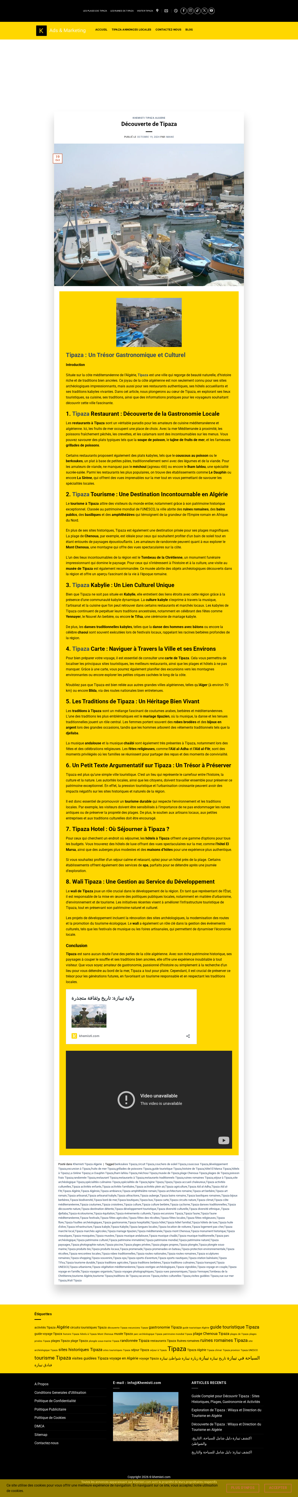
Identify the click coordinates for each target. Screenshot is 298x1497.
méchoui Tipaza (148, 1173)
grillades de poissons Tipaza (133, 1168)
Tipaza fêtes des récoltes (144, 1217)
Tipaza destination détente (97, 1208)
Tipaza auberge (149, 1195)
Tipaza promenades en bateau (162, 1249)
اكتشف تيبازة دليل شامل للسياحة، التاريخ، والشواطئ (222, 1441)
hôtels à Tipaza (88, 1334)
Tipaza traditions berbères (145, 1262)
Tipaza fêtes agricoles (114, 1217)
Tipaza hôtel (157, 1222)
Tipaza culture (132, 1204)
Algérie (63, 1327)
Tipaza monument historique (208, 1231)
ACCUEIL (101, 29)
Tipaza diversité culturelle (172, 1208)
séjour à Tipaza (223, 1177)
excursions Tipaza (138, 1327)
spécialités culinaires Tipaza (102, 1182)
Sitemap (40, 1435)
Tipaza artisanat (77, 1195)
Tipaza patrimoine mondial (161, 1240)
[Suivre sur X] (204, 11)
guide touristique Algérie (196, 1327)
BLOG (189, 29)
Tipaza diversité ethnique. (204, 1208)
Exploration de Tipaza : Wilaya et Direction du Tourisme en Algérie (226, 1413)
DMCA (39, 1426)
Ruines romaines (188, 1340)
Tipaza (80, 413)
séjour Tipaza (140, 1350)
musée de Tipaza (168, 1173)
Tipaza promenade (131, 1249)
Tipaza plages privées (137, 1244)
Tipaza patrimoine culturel (92, 1240)
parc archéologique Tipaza (148, 1334)
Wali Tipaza (74, 1280)
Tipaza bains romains (173, 1195)
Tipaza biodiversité (81, 1200)
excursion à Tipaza (78, 1168)
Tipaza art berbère (203, 1191)
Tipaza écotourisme (81, 1213)
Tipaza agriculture (176, 1186)
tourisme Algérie (82, 1275)
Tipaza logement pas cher (207, 1226)
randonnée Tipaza (85, 1177)
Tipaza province (231, 1350)
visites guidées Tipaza (205, 1275)
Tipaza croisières (112, 1204)
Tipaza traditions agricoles (112, 1262)
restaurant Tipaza (107, 1177)
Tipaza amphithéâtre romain (139, 1191)
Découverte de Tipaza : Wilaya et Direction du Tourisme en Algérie (226, 1427)
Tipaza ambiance (111, 1191)
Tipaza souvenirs (101, 1258)
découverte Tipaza (117, 1327)
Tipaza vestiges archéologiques (155, 1267)
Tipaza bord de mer (105, 1200)
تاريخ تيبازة (218, 1358)
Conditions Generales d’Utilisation (60, 1393)
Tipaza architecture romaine (174, 1191)
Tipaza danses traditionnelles (209, 1204)
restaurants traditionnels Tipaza (163, 1177)
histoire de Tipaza (193, 1168)
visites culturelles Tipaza (175, 1275)
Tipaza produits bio (79, 1249)
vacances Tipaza (148, 1275)
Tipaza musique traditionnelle (196, 1235)
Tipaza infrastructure (79, 1226)
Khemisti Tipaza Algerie (149, 118)
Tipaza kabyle (101, 1226)
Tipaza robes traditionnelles (118, 1253)
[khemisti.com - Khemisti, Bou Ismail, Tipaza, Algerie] (60, 31)
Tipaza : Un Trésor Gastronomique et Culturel (125, 355)
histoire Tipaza (71, 1334)
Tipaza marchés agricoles (91, 1231)
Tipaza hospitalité (139, 1222)
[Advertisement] (149, 72)
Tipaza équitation (104, 1213)
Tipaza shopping (80, 1258)
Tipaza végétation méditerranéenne (113, 1267)
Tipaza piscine (114, 1244)
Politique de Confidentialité (55, 1401)
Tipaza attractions (128, 1195)
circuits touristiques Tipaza (88, 1327)
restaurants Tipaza (163, 1340)
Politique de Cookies (50, 1418)
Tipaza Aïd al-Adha (199, 1186)
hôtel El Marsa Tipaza (218, 1168)
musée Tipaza (123, 1334)
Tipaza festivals (89, 1217)
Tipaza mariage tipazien (122, 1231)
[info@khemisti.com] (166, 11)
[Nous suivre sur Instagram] (190, 11)
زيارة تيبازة (190, 1358)
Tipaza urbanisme (80, 1267)
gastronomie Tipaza (165, 1327)
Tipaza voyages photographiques (133, 1271)
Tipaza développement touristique (135, 1208)
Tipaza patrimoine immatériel (127, 1240)
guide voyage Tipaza (48, 1334)
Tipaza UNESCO (249, 1350)
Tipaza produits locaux (105, 1249)
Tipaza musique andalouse (131, 1235)
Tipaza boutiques (128, 1200)
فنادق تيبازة (43, 1365)
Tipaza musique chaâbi (163, 1235)
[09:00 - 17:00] (176, 11)
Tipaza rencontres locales (85, 1253)
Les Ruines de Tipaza (122, 11)
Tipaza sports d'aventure (142, 1258)
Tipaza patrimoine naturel (194, 1240)
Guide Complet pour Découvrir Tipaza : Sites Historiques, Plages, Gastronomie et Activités (226, 1399)
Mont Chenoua (105, 1334)
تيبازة (204, 1358)
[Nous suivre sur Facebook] (183, 11)
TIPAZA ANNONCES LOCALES (131, 29)
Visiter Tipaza (145, 11)
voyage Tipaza (149, 1358)
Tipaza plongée (188, 1244)
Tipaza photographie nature (87, 1244)
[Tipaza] (157, 11)
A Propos (41, 1384)
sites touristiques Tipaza (116, 1350)
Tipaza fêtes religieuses (201, 1217)
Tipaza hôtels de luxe (205, 1222)
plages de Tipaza (218, 1173)
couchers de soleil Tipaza (170, 1164)
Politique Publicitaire (50, 1409)
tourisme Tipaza (103, 1275)
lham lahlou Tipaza (125, 1173)
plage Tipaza (79, 1340)
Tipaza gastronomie (115, 1222)
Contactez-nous (46, 1443)
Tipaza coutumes (90, 1204)
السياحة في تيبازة (243, 1358)
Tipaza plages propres (164, 1244)
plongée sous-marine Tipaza (104, 1341)
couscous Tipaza (197, 1164)
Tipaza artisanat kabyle (102, 1195)
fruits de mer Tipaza (103, 1168)
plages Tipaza (60, 1340)
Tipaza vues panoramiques (171, 1271)
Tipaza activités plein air (149, 1186)
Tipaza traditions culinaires (178, 1262)
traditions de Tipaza (125, 1275)
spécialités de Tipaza (134, 1182)
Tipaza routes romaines (181, 1253)
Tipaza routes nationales (151, 1253)
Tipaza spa (120, 1258)
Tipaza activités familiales (118, 1186)
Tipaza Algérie (71, 1191)
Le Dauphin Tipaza (102, 1173)
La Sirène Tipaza (79, 1173)
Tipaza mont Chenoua (176, 1231)
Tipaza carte (161, 1200)
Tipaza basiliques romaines (204, 1195)
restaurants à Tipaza (131, 1177)
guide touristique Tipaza (167, 1168)
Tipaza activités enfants (86, 1186)
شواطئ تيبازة (170, 1358)
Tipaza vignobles (186, 1267)
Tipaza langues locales (143, 1226)
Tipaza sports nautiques (173, 1258)
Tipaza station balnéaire (203, 1258)
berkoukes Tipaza (126, 1164)
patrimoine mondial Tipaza (177, 1334)
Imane (170, 137)
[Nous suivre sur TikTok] (197, 11)
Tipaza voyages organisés (96, 1271)
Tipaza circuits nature (183, 1200)
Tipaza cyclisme (180, 1204)
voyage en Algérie (123, 1358)
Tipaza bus (146, 1200)
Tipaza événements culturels (133, 1213)
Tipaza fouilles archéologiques (83, 1222)
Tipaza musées (104, 1235)
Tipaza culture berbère (155, 1204)
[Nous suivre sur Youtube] (211, 11)
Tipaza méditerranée (150, 1231)
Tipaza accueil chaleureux (189, 1182)
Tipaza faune (192, 1213)
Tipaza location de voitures (174, 1226)
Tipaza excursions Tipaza (167, 1213)
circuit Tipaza (146, 1164)
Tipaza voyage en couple (212, 1267)
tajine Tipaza (156, 1182)
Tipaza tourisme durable (80, 1262)
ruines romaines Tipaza (198, 1177)
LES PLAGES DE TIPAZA (95, 11)
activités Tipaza (45, 1327)
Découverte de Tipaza (149, 124)
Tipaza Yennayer (198, 1271)
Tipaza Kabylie (119, 1226)
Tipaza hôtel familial (178, 1222)
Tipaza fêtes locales (172, 1217)
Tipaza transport (205, 1262)
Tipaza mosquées (84, 1235)
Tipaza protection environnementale (203, 1249)
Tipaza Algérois (90, 1191)
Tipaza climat (205, 1200)
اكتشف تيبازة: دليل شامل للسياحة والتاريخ (222, 1452)
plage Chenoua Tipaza (193, 1173)
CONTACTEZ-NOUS (169, 29)
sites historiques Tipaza (80, 1349)
